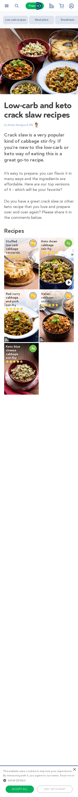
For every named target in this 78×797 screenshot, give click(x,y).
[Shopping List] (61, 6)
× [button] (74, 769)
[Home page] (39, 6)
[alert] (39, 781)
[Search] (16, 6)
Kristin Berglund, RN (20, 125)
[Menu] (6, 6)
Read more (67, 775)
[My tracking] (51, 6)
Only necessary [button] (55, 789)
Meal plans (41, 19)
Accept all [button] (19, 789)
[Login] (71, 6)
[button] (39, 780)
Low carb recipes (15, 19)
